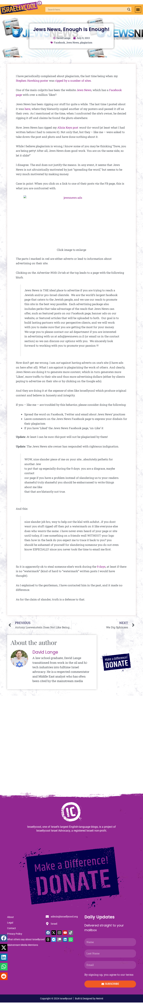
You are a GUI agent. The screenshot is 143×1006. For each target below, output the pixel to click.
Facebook (59, 42)
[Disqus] (71, 745)
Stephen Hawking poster (32, 80)
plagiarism (86, 42)
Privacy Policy (14, 933)
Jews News (72, 42)
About (10, 917)
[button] (138, 9)
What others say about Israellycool (25, 939)
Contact (11, 928)
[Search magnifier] (128, 9)
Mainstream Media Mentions (22, 945)
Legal (10, 922)
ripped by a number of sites (73, 80)
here (27, 109)
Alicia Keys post (67, 127)
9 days (101, 566)
